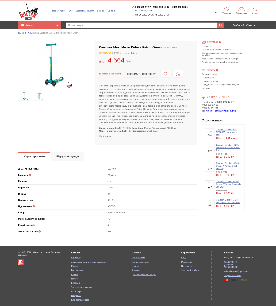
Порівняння (186, 266)
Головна (22, 33)
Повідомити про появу (141, 73)
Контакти (111, 11)
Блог (71, 11)
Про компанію (58, 11)
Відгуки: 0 (116, 53)
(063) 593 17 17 (142, 7)
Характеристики (34, 156)
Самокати (33, 33)
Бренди (100, 11)
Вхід (183, 258)
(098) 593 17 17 (161, 7)
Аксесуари (76, 291)
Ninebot (74, 279)
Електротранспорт (80, 300)
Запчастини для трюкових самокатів (89, 262)
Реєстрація (186, 262)
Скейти (74, 275)
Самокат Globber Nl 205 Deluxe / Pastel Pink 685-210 (228, 147)
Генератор (76, 295)
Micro (134, 53)
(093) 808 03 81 (180, 7)
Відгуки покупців (67, 156)
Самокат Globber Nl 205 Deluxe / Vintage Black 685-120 (227, 166)
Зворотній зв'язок (232, 276)
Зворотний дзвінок (143, 10)
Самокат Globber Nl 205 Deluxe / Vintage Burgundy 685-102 (228, 184)
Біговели (75, 283)
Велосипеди (77, 270)
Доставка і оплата (85, 11)
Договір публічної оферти (144, 275)
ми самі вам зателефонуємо (221, 110)
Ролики (74, 266)
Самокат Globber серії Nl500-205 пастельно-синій (226, 132)
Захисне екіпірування (81, 287)
